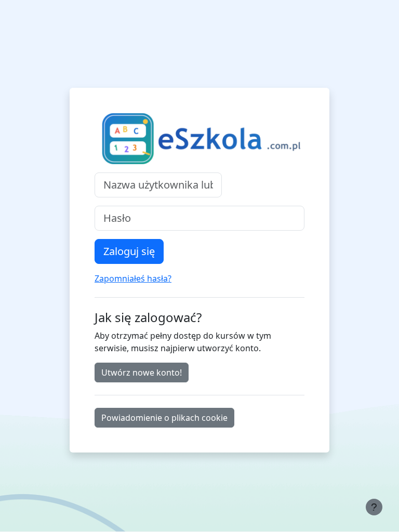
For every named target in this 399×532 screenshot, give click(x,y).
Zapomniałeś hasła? (133, 278)
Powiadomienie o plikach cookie (164, 417)
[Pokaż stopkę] (374, 507)
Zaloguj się (129, 251)
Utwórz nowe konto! (141, 372)
